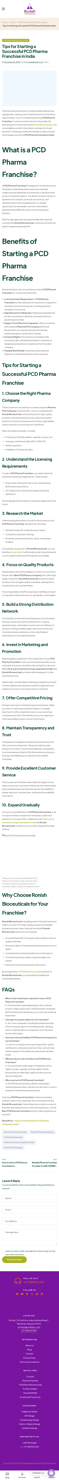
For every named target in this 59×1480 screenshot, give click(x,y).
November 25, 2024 (12, 62)
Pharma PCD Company (13, 1148)
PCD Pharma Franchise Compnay (15, 40)
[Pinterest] (37, 1294)
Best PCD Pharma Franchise (42, 1132)
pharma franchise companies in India (19, 1142)
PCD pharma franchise (13, 1137)
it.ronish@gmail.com (34, 62)
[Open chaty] (51, 1473)
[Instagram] (32, 1294)
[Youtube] (22, 1294)
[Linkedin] (42, 1294)
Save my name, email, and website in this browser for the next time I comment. (30, 1253)
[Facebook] (17, 1294)
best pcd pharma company (15, 1132)
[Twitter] (27, 1294)
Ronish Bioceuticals (42, 124)
